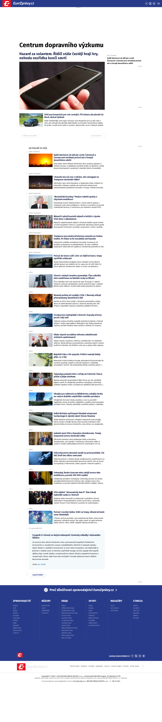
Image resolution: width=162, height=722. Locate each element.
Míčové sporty (94, 618)
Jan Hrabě (41, 564)
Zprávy (135, 605)
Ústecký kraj (66, 615)
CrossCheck (17, 630)
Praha (63, 605)
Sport (15, 610)
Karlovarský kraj (67, 635)
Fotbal (91, 608)
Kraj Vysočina (66, 638)
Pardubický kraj (67, 630)
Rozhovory (46, 605)
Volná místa (134, 666)
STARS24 (138, 600)
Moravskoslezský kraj (69, 613)
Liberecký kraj (66, 633)
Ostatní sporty (94, 625)
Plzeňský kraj (66, 623)
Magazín (16, 625)
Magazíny (116, 600)
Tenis (90, 610)
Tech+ (113, 605)
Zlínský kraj (65, 625)
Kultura (16, 615)
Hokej (91, 605)
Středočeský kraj (67, 608)
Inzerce (107, 666)
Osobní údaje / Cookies (120, 666)
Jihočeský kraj (66, 618)
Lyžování (92, 620)
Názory (46, 600)
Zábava (135, 615)
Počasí (15, 620)
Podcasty (45, 613)
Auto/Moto (115, 608)
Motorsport (93, 613)
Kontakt (91, 666)
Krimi (14, 623)
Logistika (16, 618)
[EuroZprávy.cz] (20, 3)
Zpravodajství (22, 600)
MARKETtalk (17, 628)
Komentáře (45, 610)
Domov (15, 605)
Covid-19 (16, 633)
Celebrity (136, 608)
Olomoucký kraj (67, 620)
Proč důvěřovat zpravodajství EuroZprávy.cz (82, 590)
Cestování (114, 610)
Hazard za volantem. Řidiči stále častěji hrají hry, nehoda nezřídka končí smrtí (58, 56)
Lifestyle (136, 610)
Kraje (64, 600)
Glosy (44, 608)
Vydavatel (99, 666)
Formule (92, 615)
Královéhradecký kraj (69, 628)
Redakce (84, 666)
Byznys (15, 613)
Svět (14, 608)
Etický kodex (75, 666)
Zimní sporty (93, 623)
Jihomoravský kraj (68, 610)
